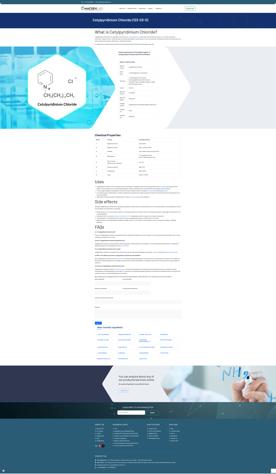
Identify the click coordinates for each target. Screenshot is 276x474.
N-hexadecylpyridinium (133, 37)
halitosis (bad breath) (172, 252)
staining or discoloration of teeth (122, 216)
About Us (122, 8)
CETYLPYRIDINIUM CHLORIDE (147, 347)
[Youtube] (99, 446)
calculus (155, 252)
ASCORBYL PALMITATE (145, 334)
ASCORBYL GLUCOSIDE (166, 347)
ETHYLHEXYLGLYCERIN (124, 340)
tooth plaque (150, 191)
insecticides (133, 197)
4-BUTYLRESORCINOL (103, 334)
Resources (142, 8)
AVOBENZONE (164, 334)
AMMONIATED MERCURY (124, 334)
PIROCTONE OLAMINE (166, 340)
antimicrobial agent (119, 269)
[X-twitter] (103, 446)
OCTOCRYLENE (164, 353)
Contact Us (158, 8)
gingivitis (165, 191)
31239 (130, 110)
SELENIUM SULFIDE (102, 347)
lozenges (163, 186)
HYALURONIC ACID (123, 358)
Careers (150, 8)
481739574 (131, 116)
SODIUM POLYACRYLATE (103, 358)
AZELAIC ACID (143, 358)
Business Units (132, 8)
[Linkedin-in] (96, 446)
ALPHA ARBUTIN (122, 347)
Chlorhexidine (120, 258)
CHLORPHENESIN (143, 353)
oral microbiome (124, 246)
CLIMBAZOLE (121, 353)
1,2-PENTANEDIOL (102, 353)
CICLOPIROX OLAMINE (103, 340)
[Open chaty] (3, 470)
